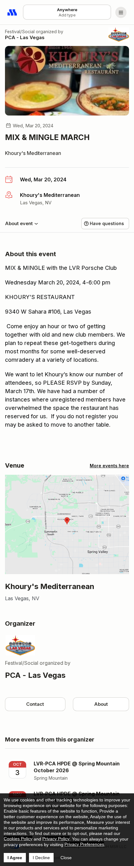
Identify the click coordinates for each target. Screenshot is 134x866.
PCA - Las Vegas (25, 37)
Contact (35, 704)
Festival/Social (20, 31)
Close (66, 857)
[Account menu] (121, 12)
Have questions (107, 223)
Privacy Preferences (84, 844)
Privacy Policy (55, 838)
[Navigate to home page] (12, 12)
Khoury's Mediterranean (33, 153)
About (101, 704)
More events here (109, 465)
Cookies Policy (18, 838)
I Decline (41, 857)
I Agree (14, 857)
